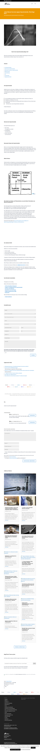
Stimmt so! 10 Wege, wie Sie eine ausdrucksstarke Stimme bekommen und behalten (19, 370)
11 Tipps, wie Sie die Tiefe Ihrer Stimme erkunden (13, 373)
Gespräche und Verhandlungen (10, 708)
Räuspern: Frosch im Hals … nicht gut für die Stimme (20, 480)
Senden (33, 355)
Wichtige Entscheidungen (9, 707)
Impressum (6, 718)
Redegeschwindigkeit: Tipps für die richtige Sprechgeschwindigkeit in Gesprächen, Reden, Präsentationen (11, 508)
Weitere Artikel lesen (20, 647)
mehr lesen (20, 489)
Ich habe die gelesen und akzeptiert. (15, 458)
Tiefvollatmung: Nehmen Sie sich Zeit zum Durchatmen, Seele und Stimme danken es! (28, 585)
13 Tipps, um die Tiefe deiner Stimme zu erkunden (27, 508)
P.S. (5, 74)
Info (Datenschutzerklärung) (25, 749)
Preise (6, 705)
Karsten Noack (9, 681)
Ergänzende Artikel (8, 76)
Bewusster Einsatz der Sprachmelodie (11, 70)
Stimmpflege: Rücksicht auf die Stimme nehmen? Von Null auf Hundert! (27, 537)
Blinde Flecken (7, 71)
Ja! (5, 352)
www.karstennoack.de (11, 742)
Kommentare (7, 75)
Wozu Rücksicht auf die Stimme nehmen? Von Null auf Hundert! (16, 375)
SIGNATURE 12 (7, 704)
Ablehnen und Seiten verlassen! (15, 749)
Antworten (32, 415)
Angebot (6, 699)
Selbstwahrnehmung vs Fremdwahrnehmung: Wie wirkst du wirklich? (16, 366)
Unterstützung (7, 72)
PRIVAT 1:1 (6, 700)
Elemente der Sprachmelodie (10, 68)
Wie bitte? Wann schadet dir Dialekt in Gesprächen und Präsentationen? (28, 629)
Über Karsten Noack (8, 713)
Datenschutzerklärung (13, 456)
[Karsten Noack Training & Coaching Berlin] (6, 734)
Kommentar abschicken (29, 460)
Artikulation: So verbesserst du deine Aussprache (10, 556)
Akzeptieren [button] (33, 747)
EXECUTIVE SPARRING (8, 703)
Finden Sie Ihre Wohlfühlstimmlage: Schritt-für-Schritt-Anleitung (27, 603)
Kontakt (6, 717)
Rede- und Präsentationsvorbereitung (11, 709)
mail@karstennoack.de (7, 739)
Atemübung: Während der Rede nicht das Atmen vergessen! (10, 600)
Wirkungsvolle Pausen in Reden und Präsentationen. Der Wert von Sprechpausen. (11, 577)
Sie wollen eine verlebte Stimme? (10, 374)
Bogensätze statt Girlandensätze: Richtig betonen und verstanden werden (11, 536)
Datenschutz (7, 292)
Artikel (6, 712)
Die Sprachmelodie (8, 67)
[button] (8, 385)
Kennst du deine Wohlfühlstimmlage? (11, 367)
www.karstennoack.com (13, 743)
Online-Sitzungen (7, 716)
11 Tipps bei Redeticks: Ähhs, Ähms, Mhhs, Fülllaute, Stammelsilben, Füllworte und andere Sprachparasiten (27, 563)
